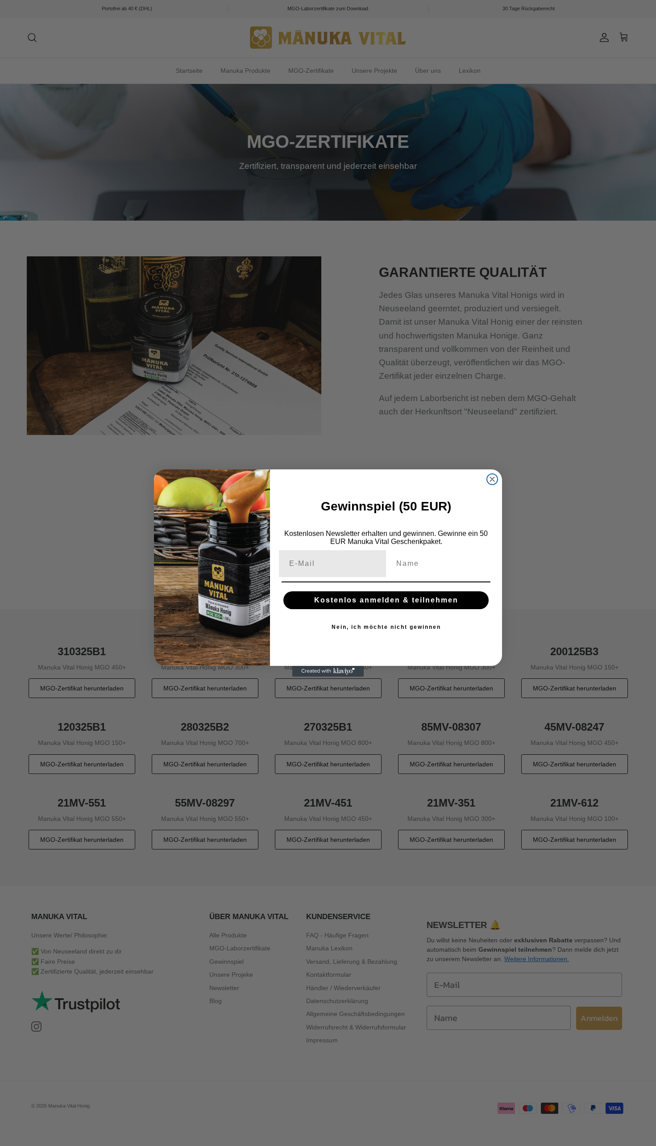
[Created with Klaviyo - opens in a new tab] (328, 671)
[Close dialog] (492, 479)
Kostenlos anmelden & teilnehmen (386, 600)
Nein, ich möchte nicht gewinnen (386, 627)
